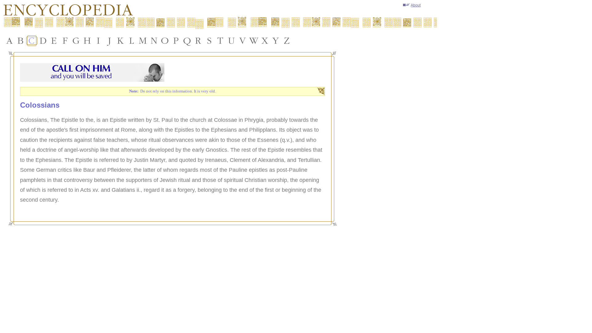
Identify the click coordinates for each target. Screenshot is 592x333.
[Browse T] (220, 40)
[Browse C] (31, 40)
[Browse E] (54, 40)
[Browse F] (65, 40)
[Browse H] (87, 40)
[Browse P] (176, 40)
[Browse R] (198, 40)
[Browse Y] (276, 40)
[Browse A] (9, 40)
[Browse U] (231, 40)
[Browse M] (142, 40)
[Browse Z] (287, 40)
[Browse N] (153, 40)
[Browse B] (20, 40)
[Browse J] (109, 40)
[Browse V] (242, 40)
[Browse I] (98, 40)
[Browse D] (42, 40)
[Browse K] (120, 40)
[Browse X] (264, 40)
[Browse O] (165, 40)
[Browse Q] (187, 40)
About (416, 5)
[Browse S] (209, 40)
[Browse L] (131, 40)
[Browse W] (253, 40)
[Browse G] (76, 40)
